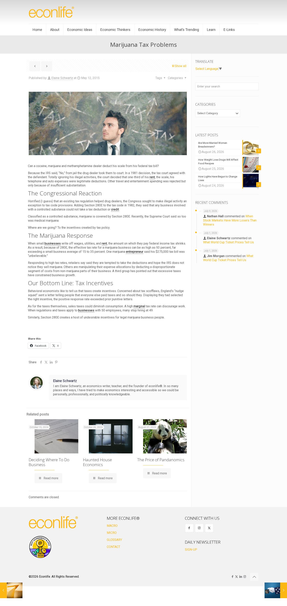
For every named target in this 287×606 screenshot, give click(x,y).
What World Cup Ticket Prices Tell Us (228, 242)
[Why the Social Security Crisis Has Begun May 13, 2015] (276, 590)
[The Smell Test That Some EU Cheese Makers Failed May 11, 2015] (11, 590)
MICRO (112, 533)
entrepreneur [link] (134, 252)
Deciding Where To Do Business (49, 462)
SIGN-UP (191, 549)
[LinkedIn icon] (240, 576)
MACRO (112, 526)
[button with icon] (189, 528)
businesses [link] (53, 243)
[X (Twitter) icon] (236, 576)
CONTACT (113, 547)
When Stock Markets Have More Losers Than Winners (230, 220)
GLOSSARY (114, 540)
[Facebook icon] (232, 576)
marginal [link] (139, 306)
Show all (180, 66)
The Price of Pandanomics (160, 459)
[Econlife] (52, 12)
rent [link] (152, 177)
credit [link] (115, 209)
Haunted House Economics (97, 462)
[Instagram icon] (244, 576)
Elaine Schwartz (62, 78)
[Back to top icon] (254, 577)
